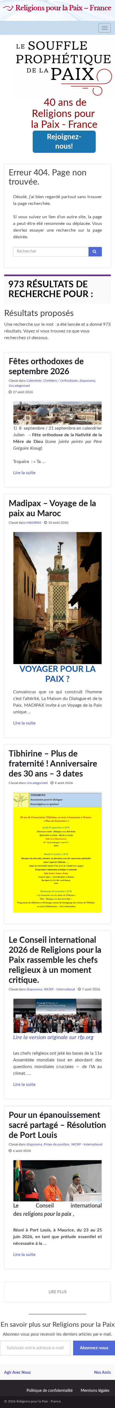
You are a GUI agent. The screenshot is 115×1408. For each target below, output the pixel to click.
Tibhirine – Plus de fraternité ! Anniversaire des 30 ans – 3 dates (53, 764)
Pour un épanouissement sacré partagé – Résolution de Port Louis (57, 1125)
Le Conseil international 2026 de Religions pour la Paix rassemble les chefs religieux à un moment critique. (55, 960)
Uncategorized (19, 385)
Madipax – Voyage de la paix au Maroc (52, 508)
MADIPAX (34, 522)
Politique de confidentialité (50, 1391)
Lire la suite (24, 473)
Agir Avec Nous (17, 1373)
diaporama (87, 380)
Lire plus (58, 1292)
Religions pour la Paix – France (63, 8)
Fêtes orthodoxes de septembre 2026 (46, 366)
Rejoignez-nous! (64, 141)
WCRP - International (59, 989)
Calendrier (34, 380)
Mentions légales (95, 1391)
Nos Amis (102, 1373)
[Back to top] (102, 1395)
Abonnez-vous (94, 1348)
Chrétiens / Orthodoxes (60, 380)
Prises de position (57, 1144)
